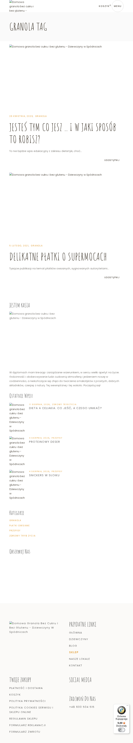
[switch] (121, 730)
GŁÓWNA (75, 632)
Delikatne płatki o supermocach (58, 256)
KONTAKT (75, 665)
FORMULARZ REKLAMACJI (27, 725)
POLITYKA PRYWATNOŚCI (27, 701)
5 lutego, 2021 (19, 245)
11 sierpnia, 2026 (39, 404)
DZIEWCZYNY (78, 639)
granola (41, 116)
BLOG (73, 646)
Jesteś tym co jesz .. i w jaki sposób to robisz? (62, 133)
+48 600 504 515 (82, 707)
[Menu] (127, 706)
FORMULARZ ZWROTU (24, 732)
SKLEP (74, 652)
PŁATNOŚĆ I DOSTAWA (26, 688)
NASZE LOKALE (79, 659)
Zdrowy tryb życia (64, 404)
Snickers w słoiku (44, 475)
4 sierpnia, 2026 (39, 438)
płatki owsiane (19, 525)
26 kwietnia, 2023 (21, 116)
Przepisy (57, 438)
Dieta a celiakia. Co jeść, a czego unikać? (65, 408)
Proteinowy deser (44, 442)
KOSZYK (15, 694)
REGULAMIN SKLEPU (23, 718)
